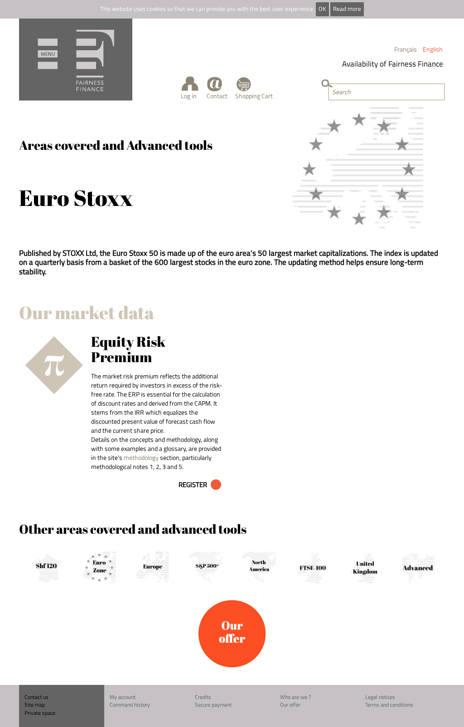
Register (193, 484)
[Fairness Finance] (75, 59)
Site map (34, 704)
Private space (39, 712)
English (433, 49)
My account (122, 697)
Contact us (36, 697)
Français (405, 49)
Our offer (290, 704)
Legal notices (380, 697)
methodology (141, 457)
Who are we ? (295, 697)
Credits (203, 697)
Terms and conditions (389, 704)
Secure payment (213, 704)
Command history (130, 704)
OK (322, 9)
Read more (347, 9)
